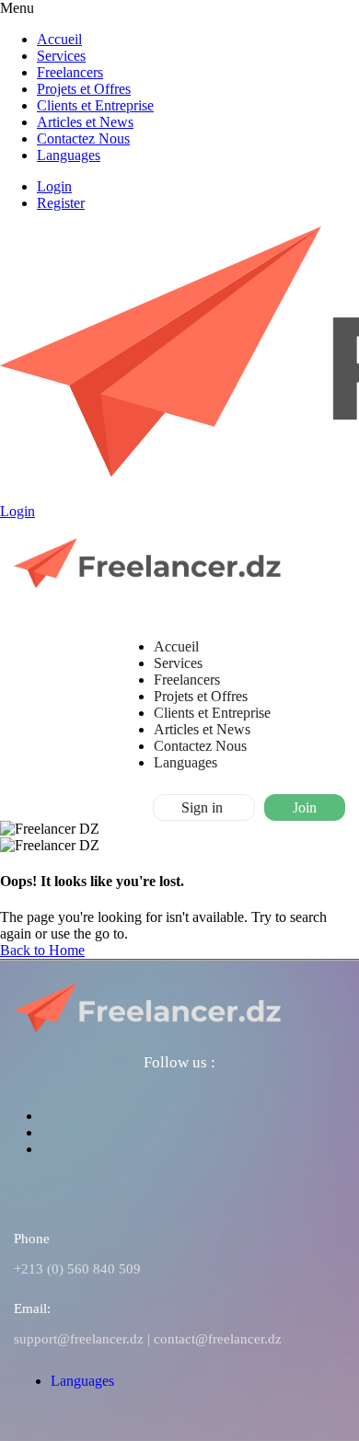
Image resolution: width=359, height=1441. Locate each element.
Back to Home (42, 950)
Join (305, 807)
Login (54, 186)
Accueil (59, 39)
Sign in (203, 807)
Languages (68, 155)
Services (61, 55)
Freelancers (70, 72)
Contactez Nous (83, 138)
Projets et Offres (84, 89)
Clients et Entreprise (95, 105)
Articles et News (85, 122)
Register (61, 203)
